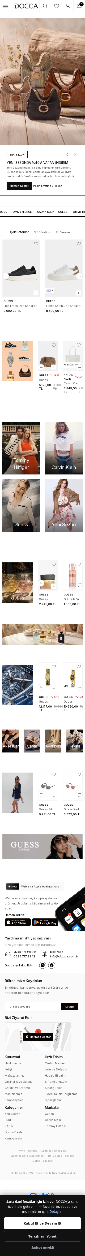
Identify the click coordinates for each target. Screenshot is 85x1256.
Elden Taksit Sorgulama (61, 1094)
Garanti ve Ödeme (17, 1088)
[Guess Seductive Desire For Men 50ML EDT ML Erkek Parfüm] (48, 575)
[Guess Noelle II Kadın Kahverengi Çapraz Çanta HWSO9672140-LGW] (48, 356)
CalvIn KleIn (44, 211)
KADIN (9, 1126)
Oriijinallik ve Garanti (19, 1081)
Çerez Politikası (42, 1160)
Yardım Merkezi (55, 1063)
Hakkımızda (13, 1063)
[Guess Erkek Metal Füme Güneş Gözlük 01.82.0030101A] (48, 785)
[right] (79, 276)
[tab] (19, 232)
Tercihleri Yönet (42, 1236)
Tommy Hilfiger (55, 1126)
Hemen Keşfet (16, 185)
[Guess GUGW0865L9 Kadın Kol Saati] (72, 678)
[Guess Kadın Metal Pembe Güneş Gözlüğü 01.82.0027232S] (72, 785)
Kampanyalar (14, 1100)
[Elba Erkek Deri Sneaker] (21, 268)
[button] (65, 154)
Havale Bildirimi (55, 1075)
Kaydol (70, 1006)
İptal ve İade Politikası (61, 1155)
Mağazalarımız (15, 1075)
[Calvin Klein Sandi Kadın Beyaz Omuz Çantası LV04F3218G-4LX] (72, 356)
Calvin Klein (53, 1120)
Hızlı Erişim (54, 1057)
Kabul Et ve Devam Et (43, 1223)
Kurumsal (12, 1057)
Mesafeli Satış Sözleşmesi (27, 1155)
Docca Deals (13, 1132)
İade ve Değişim (56, 1069)
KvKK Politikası (28, 1150)
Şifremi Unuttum (56, 1081)
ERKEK (9, 1120)
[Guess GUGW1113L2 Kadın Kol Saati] (48, 678)
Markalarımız (13, 1094)
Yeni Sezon (12, 1114)
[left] (5, 276)
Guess (61, 211)
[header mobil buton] (26, 6)
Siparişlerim (53, 1100)
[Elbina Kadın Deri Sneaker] (63, 268)
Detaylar (56, 1211)
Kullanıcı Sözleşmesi (53, 1150)
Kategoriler (14, 1107)
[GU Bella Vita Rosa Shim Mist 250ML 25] (72, 575)
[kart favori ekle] (36, 243)
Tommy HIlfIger (20, 211)
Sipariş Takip (54, 1088)
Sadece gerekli (42, 1247)
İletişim (9, 1069)
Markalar (52, 1107)
